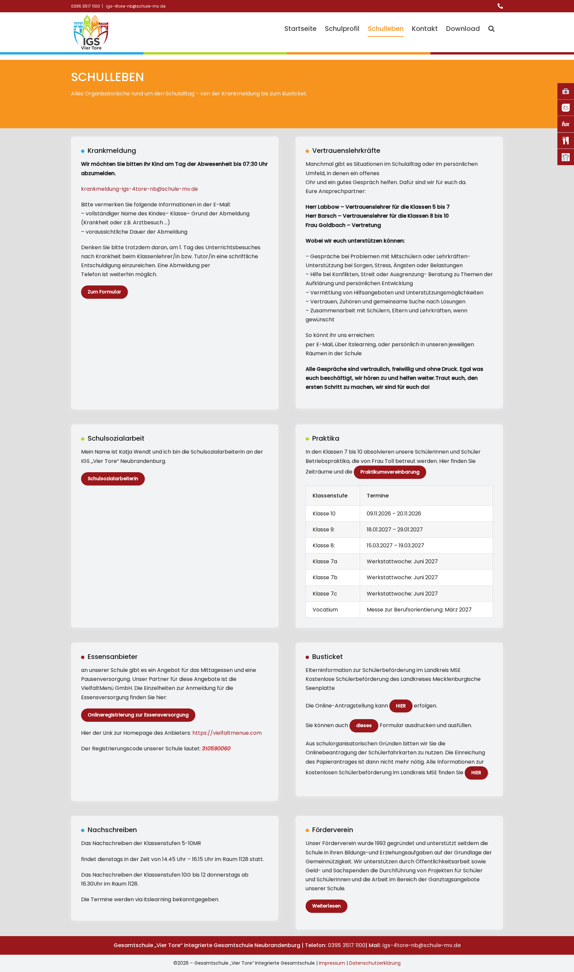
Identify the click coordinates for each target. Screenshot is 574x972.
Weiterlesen (326, 906)
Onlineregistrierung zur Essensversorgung (138, 714)
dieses (364, 725)
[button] (491, 28)
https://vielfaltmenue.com (227, 733)
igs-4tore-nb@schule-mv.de (135, 6)
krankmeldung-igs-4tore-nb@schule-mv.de (139, 189)
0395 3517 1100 (346, 945)
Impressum (332, 963)
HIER (401, 705)
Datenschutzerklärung (375, 963)
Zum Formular (104, 291)
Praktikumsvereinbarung (390, 472)
